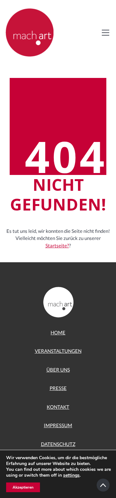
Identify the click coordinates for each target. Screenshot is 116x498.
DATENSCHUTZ (58, 444)
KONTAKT (58, 407)
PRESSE (58, 388)
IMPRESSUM (58, 425)
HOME (58, 332)
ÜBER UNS (58, 370)
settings (71, 475)
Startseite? (57, 245)
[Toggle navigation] (105, 32)
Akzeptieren (23, 487)
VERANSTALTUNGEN (58, 351)
